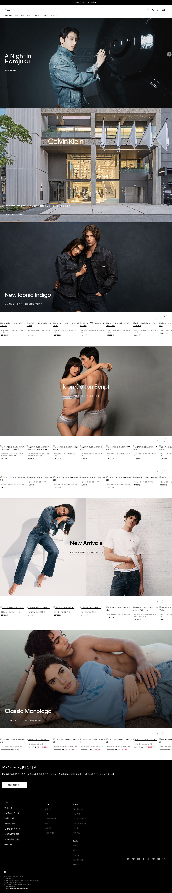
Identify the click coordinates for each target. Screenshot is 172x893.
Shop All (76, 865)
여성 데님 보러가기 (77, 552)
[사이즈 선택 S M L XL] (13, 324)
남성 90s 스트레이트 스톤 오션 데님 (118, 614)
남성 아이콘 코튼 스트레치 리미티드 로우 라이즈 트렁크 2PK (12, 454)
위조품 (75, 828)
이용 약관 (76, 814)
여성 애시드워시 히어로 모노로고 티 (65, 746)
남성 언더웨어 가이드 (12, 828)
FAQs (46, 814)
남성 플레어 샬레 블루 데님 (62, 612)
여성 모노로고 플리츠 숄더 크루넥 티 (12, 746)
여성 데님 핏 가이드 (12, 839)
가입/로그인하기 (14, 785)
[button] (159, 9)
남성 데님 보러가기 (95, 552)
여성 (74, 850)
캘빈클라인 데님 (78, 860)
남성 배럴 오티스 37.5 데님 (89, 612)
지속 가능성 (77, 833)
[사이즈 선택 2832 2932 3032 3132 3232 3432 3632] (13, 607)
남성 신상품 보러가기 (13, 304)
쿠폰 (6, 802)
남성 (74, 846)
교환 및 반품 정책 (51, 819)
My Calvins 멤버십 (11, 813)
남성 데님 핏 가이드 (12, 834)
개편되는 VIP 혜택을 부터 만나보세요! (86, 2)
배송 (46, 823)
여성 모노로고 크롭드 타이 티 (37, 744)
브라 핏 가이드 (10, 818)
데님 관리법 (9, 844)
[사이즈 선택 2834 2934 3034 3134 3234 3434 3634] (66, 324)
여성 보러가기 (79, 395)
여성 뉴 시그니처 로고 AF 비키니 (38, 482)
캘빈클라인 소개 (78, 809)
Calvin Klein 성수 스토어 (15, 214)
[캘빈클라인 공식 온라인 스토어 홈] (7, 9)
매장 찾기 (8, 807)
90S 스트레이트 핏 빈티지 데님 (11, 612)
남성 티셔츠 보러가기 (33, 720)
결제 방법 (48, 828)
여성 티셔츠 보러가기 (13, 720)
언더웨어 (76, 855)
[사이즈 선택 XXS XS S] (13, 740)
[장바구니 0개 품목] (163, 9)
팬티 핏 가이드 (10, 823)
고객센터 (48, 809)
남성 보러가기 (93, 395)
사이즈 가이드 (49, 833)
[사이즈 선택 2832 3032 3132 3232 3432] (66, 607)
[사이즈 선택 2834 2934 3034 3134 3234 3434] (40, 324)
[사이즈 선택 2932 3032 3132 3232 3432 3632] (40, 607)
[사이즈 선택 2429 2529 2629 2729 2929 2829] (146, 608)
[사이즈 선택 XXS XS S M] (93, 740)
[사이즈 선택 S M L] (13, 478)
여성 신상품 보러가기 (33, 304)
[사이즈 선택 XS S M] (66, 740)
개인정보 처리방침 (79, 819)
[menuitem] (154, 9)
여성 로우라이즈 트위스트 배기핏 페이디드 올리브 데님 (145, 615)
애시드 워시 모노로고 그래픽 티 (144, 744)
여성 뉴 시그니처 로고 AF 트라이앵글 (12, 484)
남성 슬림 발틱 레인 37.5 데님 (37, 612)
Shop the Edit (10, 70)
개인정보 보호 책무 (79, 823)
